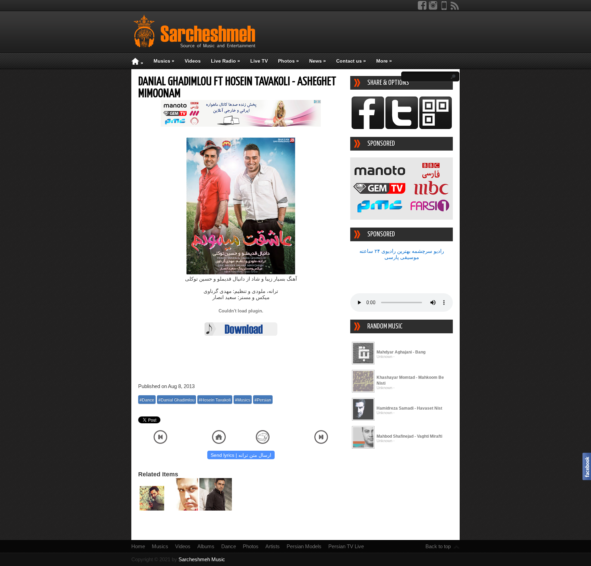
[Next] (321, 442)
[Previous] (160, 442)
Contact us (351, 61)
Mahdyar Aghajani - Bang (401, 352)
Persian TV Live (346, 546)
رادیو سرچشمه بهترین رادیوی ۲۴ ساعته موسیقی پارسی (401, 254)
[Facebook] (422, 8)
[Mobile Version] (444, 8)
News (317, 61)
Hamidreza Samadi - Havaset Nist (409, 408)
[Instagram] (433, 8)
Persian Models (304, 546)
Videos (193, 61)
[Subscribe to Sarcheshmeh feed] (455, 8)
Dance (228, 546)
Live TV (259, 61)
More (384, 61)
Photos (288, 61)
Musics (164, 61)
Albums (205, 546)
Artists (272, 546)
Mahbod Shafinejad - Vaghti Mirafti (409, 436)
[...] (363, 363)
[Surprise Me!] (263, 442)
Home (138, 546)
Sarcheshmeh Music (202, 559)
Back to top (438, 546)
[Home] (219, 442)
